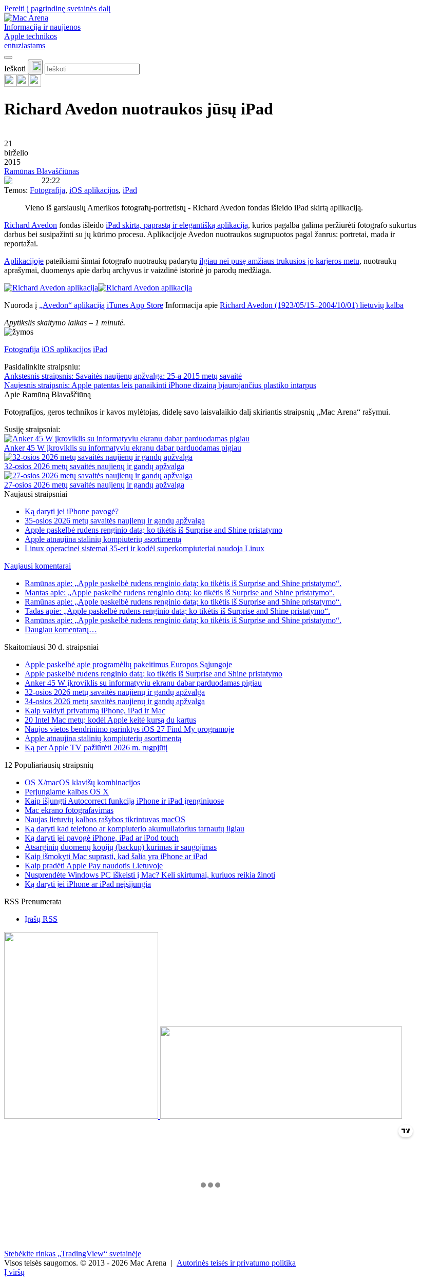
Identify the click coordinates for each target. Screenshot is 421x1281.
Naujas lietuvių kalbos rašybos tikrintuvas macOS (105, 819)
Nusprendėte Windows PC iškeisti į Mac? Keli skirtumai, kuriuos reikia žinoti (150, 874)
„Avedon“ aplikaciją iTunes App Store (101, 305)
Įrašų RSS (41, 919)
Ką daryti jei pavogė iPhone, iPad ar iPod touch (102, 837)
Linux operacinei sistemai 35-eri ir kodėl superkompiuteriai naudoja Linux (144, 548)
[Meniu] (8, 57)
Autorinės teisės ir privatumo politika (236, 1262)
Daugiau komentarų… (61, 629)
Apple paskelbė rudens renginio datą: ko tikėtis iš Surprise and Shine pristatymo (153, 530)
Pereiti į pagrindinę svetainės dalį (57, 8)
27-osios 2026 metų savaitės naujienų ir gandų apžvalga (94, 484)
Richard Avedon (30, 225)
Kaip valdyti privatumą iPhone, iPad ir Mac (95, 710)
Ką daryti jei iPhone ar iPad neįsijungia (88, 884)
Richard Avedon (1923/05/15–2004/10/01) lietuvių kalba (312, 305)
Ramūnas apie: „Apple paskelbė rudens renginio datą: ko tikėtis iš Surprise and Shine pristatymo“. (183, 583)
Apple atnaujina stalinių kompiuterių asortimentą (103, 539)
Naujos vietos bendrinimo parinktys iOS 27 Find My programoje (129, 729)
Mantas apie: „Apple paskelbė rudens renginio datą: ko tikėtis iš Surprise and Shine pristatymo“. (180, 592)
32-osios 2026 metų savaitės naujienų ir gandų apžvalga (94, 466)
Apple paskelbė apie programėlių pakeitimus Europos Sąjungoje (128, 664)
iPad (130, 190)
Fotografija (47, 190)
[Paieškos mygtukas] (35, 67)
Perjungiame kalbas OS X (67, 791)
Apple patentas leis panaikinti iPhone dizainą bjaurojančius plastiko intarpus (160, 385)
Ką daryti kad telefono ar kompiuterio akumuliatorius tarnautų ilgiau (134, 828)
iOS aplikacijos (94, 190)
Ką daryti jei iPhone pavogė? (72, 511)
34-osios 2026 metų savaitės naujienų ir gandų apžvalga (115, 701)
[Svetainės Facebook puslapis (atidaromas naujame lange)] (22, 84)
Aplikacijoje (24, 261)
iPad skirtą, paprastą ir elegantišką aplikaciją (177, 225)
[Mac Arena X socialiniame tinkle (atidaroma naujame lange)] (35, 84)
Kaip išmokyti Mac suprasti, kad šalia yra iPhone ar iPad (116, 856)
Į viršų (14, 1272)
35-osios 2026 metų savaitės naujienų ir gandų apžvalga (115, 520)
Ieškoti (15, 68)
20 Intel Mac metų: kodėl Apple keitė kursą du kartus (110, 719)
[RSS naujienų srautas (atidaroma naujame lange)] (10, 84)
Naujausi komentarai (37, 565)
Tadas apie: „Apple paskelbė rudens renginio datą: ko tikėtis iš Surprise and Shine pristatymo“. (177, 611)
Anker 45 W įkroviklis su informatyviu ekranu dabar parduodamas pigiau (122, 447)
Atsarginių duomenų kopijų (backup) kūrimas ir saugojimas (121, 847)
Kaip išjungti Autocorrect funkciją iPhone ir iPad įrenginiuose (124, 801)
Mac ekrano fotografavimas (69, 810)
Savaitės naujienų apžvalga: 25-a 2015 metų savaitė (123, 376)
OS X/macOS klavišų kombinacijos (82, 782)
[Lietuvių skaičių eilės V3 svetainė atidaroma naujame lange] (210, 1026)
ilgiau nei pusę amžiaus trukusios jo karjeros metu (279, 261)
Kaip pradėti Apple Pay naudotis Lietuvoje (94, 865)
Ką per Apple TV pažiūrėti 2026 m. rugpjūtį (96, 747)
